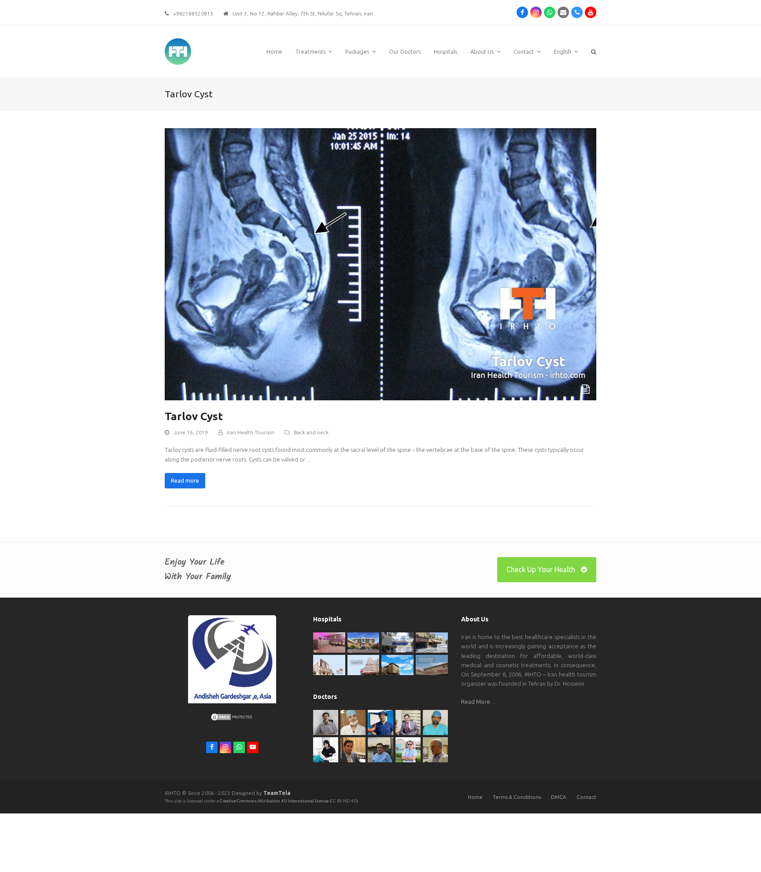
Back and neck (311, 432)
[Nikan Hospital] (329, 664)
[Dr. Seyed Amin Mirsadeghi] (353, 749)
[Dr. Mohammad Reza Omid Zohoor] (380, 749)
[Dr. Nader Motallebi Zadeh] (435, 722)
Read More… (478, 701)
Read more (185, 480)
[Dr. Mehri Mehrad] (353, 722)
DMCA (558, 797)
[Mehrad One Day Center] (329, 642)
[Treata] (363, 664)
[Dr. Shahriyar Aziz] (380, 722)
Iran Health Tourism (250, 432)
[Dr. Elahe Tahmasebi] (325, 749)
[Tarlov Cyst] (380, 263)
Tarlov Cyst (194, 416)
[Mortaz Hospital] (363, 642)
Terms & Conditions (517, 797)
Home (475, 797)
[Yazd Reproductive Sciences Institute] (397, 642)
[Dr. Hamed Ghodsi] (408, 749)
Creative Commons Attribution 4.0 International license (274, 800)
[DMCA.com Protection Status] (232, 719)
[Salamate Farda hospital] (432, 664)
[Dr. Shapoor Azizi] (408, 722)
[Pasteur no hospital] (397, 664)
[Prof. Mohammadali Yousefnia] (435, 749)
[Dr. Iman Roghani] (325, 722)
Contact (586, 797)
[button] (593, 52)
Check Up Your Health (540, 569)
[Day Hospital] (432, 642)
